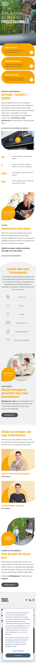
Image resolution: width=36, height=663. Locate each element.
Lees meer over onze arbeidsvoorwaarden (14, 128)
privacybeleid (21, 630)
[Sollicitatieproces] (8, 323)
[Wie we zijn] (8, 297)
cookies (21, 632)
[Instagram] (34, 600)
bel (9, 401)
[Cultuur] (8, 305)
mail (13, 401)
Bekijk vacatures (9, 585)
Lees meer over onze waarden (11, 255)
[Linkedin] (30, 600)
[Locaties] (8, 314)
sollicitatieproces (14, 576)
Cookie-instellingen (18, 650)
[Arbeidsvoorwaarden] (8, 331)
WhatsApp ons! (9, 415)
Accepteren (18, 655)
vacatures (4, 578)
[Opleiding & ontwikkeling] (8, 340)
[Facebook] (27, 600)
